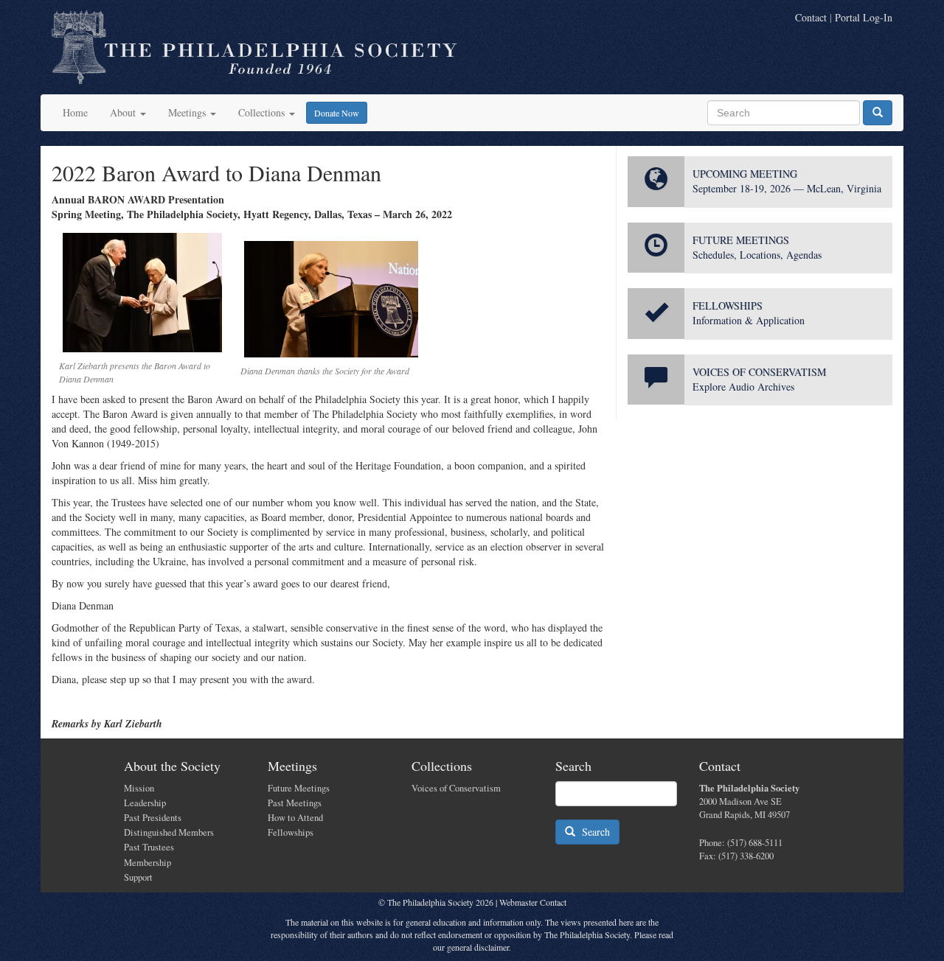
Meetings (188, 112)
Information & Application (749, 320)
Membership (147, 862)
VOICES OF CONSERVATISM (759, 372)
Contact (811, 17)
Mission (139, 788)
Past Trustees (149, 847)
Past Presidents (152, 817)
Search (592, 832)
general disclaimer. (479, 947)
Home (75, 112)
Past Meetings (295, 803)
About (124, 112)
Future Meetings (299, 788)
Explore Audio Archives (743, 387)
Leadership (145, 803)
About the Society (172, 766)
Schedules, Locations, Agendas (757, 255)
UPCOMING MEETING (745, 174)
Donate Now (336, 113)
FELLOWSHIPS (728, 305)
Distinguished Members (169, 832)
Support (138, 877)
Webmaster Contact (532, 902)
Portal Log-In (863, 17)
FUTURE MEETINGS (741, 240)
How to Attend (295, 817)
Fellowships (290, 832)
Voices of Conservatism (456, 788)
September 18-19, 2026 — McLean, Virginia (787, 188)
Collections (263, 112)
